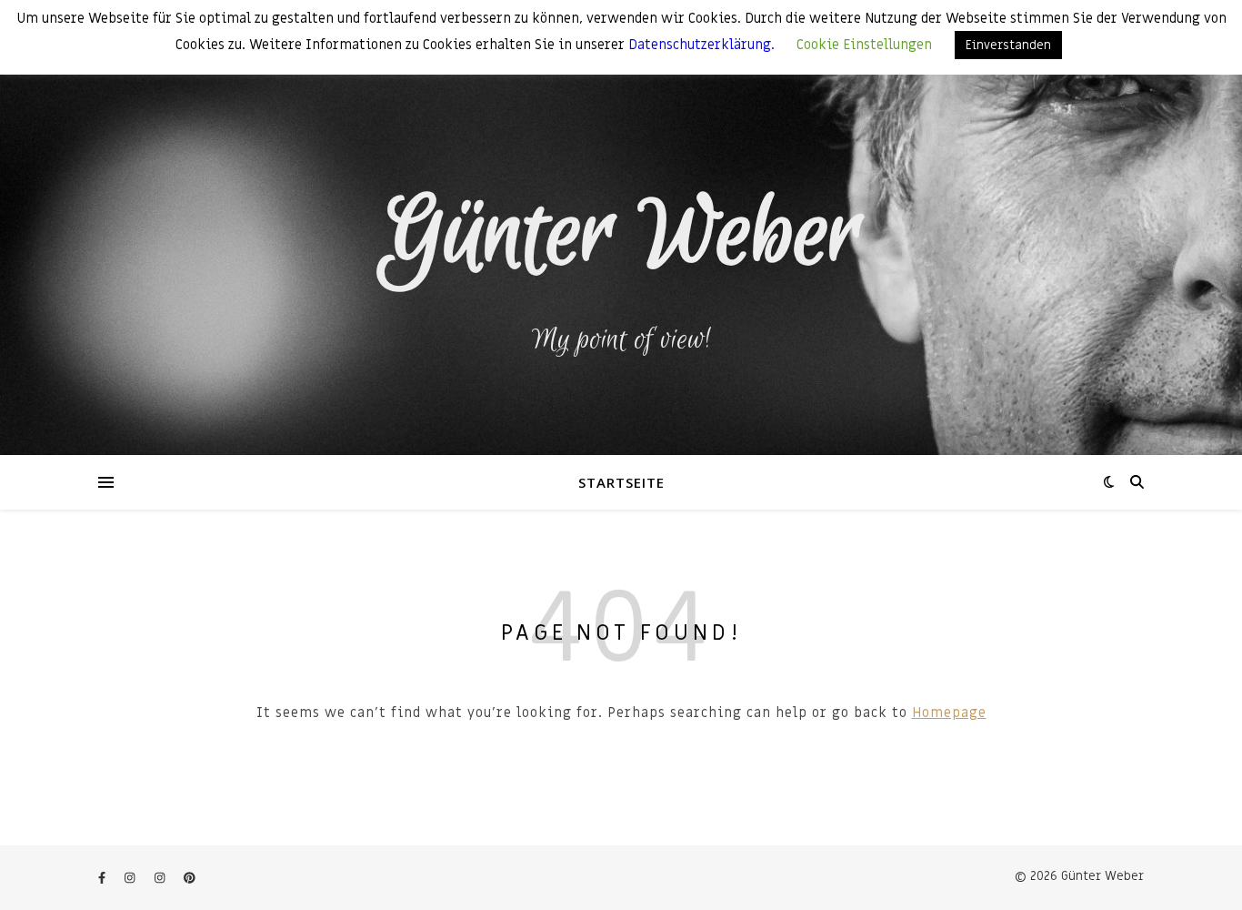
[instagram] (131, 877)
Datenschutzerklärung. (703, 44)
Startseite (621, 482)
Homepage (949, 712)
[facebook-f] (103, 877)
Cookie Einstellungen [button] (864, 44)
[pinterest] (189, 877)
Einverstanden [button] (1008, 45)
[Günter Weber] (621, 227)
